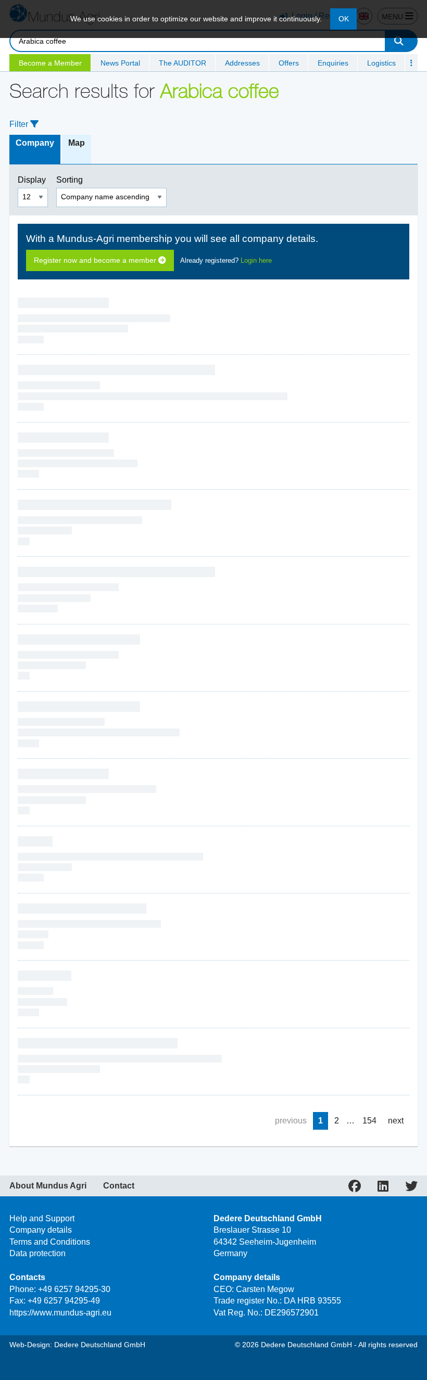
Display (33, 179)
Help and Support (41, 1218)
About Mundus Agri (47, 1186)
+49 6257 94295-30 (74, 1289)
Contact (118, 1186)
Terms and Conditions (49, 1241)
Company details (40, 1229)
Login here (256, 260)
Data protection (37, 1253)
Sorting (70, 179)
